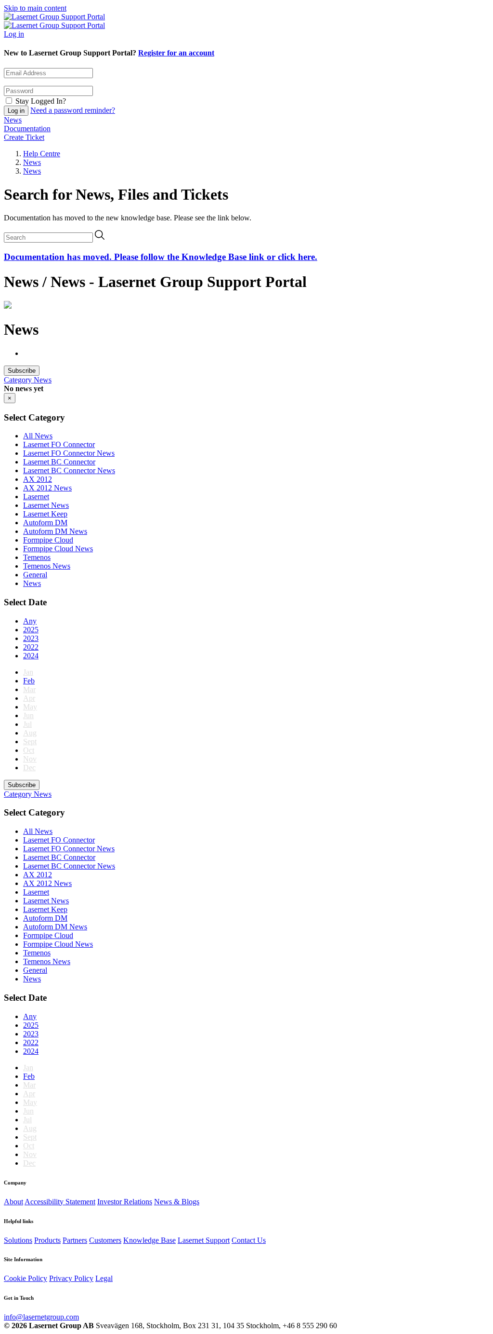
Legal (104, 1278)
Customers (105, 1240)
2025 (31, 630)
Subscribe (22, 370)
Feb (29, 681)
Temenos (37, 557)
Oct (28, 750)
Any (30, 621)
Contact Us (249, 1240)
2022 (31, 647)
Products (47, 1240)
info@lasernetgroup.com (41, 1317)
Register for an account (176, 53)
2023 (31, 638)
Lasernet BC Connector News (69, 470)
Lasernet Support (204, 1240)
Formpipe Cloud (48, 540)
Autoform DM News (55, 531)
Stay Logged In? (40, 101)
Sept (30, 741)
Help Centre (41, 154)
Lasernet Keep (45, 514)
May (30, 707)
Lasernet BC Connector (59, 462)
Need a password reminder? (72, 110)
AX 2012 (37, 479)
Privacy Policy (71, 1278)
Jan (28, 672)
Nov (30, 759)
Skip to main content (35, 8)
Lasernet (36, 496)
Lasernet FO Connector (59, 444)
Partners (75, 1240)
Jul (27, 724)
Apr (29, 698)
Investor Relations (124, 1202)
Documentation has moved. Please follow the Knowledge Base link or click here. (160, 257)
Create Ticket (24, 137)
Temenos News (46, 566)
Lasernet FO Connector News (69, 453)
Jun (28, 715)
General (35, 575)
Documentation (27, 128)
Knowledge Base (149, 1240)
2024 (31, 656)
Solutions (18, 1240)
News (13, 120)
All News (37, 436)
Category (19, 380)
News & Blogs (176, 1202)
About (13, 1202)
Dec (29, 767)
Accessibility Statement (60, 1202)
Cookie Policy (25, 1278)
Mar (29, 689)
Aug (30, 733)
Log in (14, 34)
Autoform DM (45, 522)
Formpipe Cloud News (58, 548)
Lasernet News (46, 505)
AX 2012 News (47, 488)
